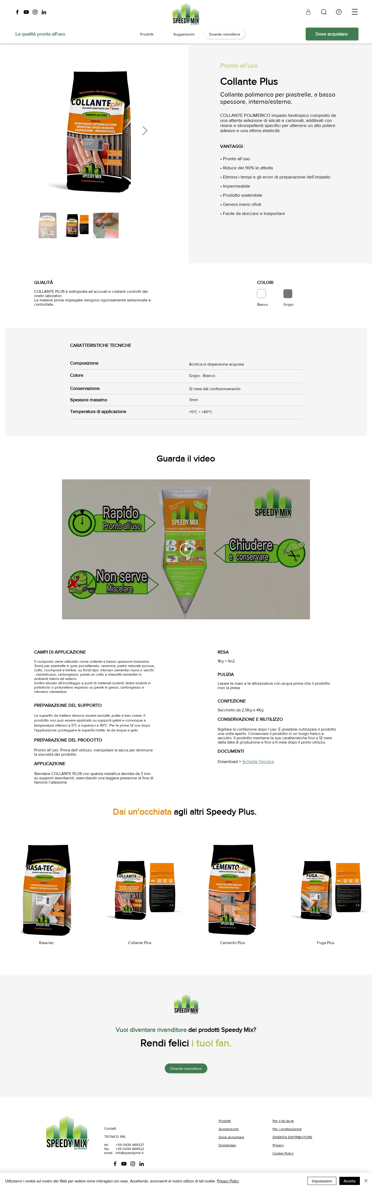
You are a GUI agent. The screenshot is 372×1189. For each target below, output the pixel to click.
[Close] (366, 1181)
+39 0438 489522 (130, 1149)
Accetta (350, 1180)
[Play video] (186, 549)
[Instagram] (35, 12)
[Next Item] (145, 131)
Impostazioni (322, 1180)
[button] (355, 12)
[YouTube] (26, 12)
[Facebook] (17, 12)
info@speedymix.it (129, 1153)
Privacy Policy (228, 1180)
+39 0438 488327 (130, 1145)
